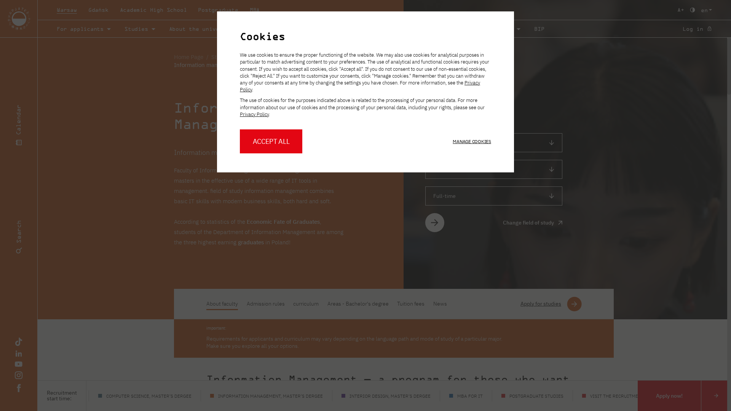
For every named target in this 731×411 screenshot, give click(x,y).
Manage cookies (472, 141)
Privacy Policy (254, 114)
